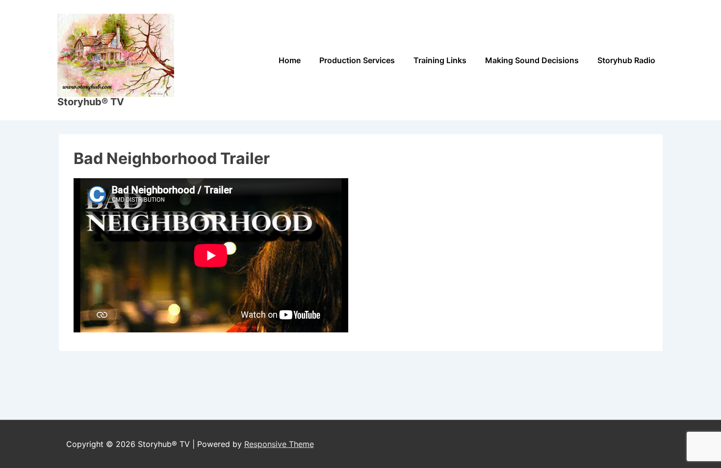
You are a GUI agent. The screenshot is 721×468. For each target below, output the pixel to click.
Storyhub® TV (90, 102)
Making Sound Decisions (532, 60)
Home (290, 60)
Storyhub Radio (626, 60)
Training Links (439, 60)
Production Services (357, 60)
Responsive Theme (279, 444)
